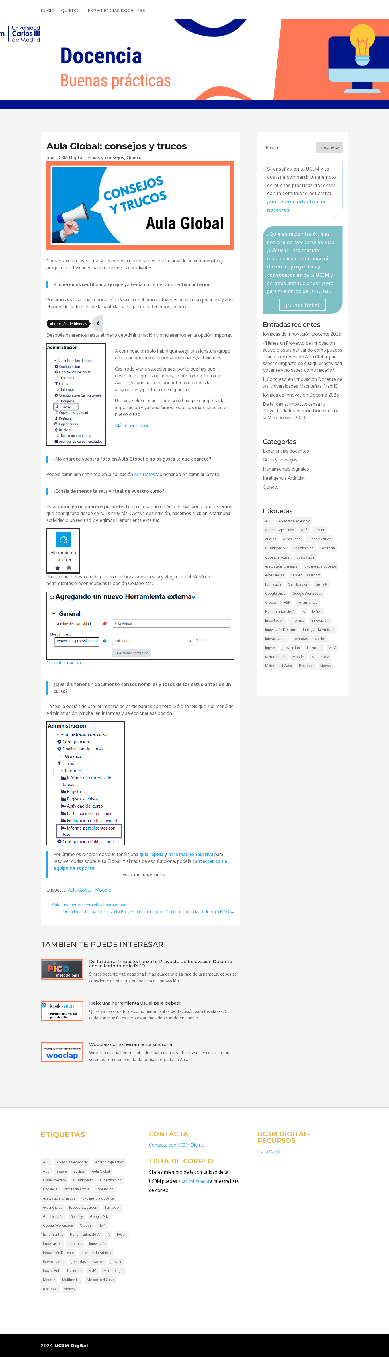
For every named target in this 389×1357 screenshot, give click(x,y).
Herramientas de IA (280, 611)
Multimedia (320, 657)
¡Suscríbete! (303, 305)
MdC (332, 648)
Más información (132, 425)
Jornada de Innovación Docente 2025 (301, 395)
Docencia (327, 548)
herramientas (307, 602)
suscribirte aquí (193, 1181)
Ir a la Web (268, 1151)
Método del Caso (278, 666)
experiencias (274, 575)
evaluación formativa (281, 566)
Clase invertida (319, 539)
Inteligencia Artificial (283, 478)
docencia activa (277, 557)
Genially (321, 584)
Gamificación (298, 584)
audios (270, 539)
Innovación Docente (280, 629)
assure (319, 530)
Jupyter (270, 648)
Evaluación (305, 557)
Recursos (306, 666)
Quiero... (135, 157)
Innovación (319, 620)
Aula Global (79, 890)
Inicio (48, 11)
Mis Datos (144, 474)
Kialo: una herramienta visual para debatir (135, 1003)
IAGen (317, 611)
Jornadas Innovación (310, 639)
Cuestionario (275, 548)
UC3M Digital (69, 157)
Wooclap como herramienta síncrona (130, 1044)
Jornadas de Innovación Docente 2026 (302, 334)
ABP (268, 521)
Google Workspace (307, 593)
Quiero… (71, 11)
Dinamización (302, 548)
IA (303, 611)
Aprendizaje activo (279, 530)
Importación (274, 620)
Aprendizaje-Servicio (294, 521)
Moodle (103, 890)
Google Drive (275, 593)
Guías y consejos (106, 157)
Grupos (271, 602)
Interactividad (276, 639)
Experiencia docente (320, 566)
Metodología (275, 657)
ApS (304, 530)
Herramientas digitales (286, 469)
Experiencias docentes (116, 11)
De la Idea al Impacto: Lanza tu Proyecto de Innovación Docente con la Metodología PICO (301, 410)
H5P (287, 602)
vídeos (325, 666)
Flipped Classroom (305, 575)
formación (273, 584)
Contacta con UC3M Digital (176, 1145)
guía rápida (151, 854)
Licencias (314, 648)
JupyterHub (291, 648)
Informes (297, 620)
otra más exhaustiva (190, 854)
